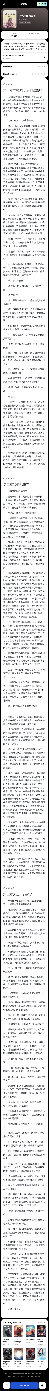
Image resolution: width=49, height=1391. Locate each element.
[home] (3, 4)
